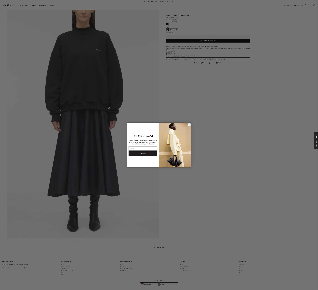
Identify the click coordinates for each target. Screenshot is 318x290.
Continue (143, 154)
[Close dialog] (189, 124)
